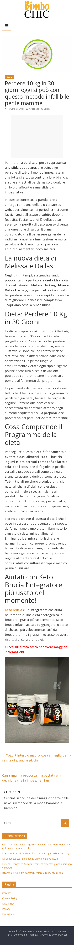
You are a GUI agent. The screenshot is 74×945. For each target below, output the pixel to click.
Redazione (8, 914)
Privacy (6, 909)
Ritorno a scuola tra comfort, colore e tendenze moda (32, 873)
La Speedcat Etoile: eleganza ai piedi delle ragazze (30, 858)
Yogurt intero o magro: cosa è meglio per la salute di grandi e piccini (36, 757)
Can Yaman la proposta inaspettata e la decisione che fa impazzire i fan (31, 777)
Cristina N (34, 108)
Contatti (6, 893)
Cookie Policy (9, 898)
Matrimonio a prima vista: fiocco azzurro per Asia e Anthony (35, 853)
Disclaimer (8, 903)
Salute (9, 77)
